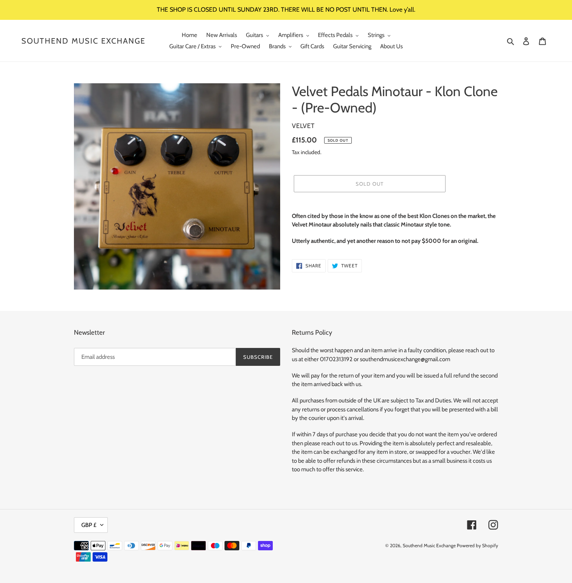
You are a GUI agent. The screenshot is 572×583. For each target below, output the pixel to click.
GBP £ (89, 525)
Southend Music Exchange (83, 41)
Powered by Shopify (477, 545)
